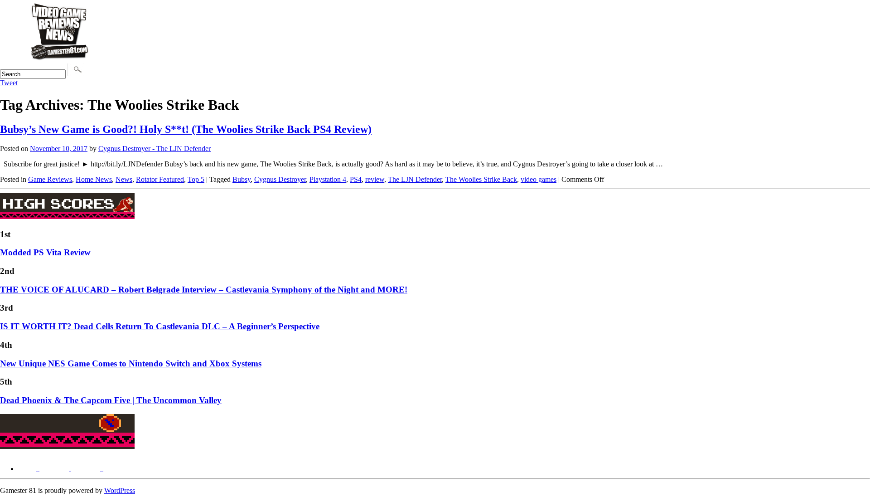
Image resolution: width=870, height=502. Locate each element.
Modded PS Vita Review (45, 252)
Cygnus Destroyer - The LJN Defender (154, 148)
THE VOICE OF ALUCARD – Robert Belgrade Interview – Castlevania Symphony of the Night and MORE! (203, 289)
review (374, 179)
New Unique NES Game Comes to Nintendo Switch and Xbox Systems (130, 363)
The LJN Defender (415, 179)
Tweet (9, 83)
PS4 (356, 179)
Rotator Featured (160, 179)
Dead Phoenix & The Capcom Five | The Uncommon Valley (111, 400)
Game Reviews (50, 179)
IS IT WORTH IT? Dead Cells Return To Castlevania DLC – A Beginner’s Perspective (159, 326)
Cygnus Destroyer (280, 179)
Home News (94, 179)
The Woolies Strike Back (481, 179)
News (124, 179)
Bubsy (241, 179)
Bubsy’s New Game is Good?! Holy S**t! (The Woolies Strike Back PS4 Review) (186, 129)
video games (538, 179)
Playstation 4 (327, 179)
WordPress (119, 490)
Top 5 (196, 179)
